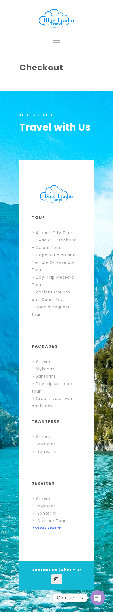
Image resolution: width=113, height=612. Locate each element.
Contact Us (44, 570)
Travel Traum (47, 528)
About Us (71, 570)
